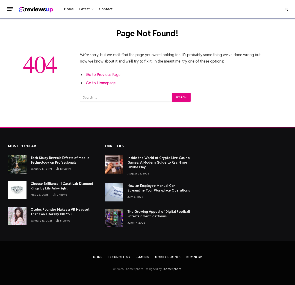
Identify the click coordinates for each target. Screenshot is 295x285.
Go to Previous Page (103, 74)
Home (69, 9)
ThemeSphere (172, 269)
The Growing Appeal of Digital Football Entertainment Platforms (158, 214)
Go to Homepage (101, 82)
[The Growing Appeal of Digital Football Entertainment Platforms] (114, 218)
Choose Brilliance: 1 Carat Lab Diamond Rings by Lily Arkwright (62, 186)
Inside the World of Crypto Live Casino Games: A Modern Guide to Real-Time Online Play (158, 162)
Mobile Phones (168, 257)
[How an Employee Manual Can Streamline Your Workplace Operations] (114, 192)
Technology (119, 257)
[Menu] (10, 9)
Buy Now (194, 257)
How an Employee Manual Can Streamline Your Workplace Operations (158, 188)
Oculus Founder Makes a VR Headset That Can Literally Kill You (60, 211)
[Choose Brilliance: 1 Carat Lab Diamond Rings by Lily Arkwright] (17, 190)
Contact (105, 9)
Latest (84, 9)
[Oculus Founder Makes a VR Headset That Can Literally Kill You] (17, 216)
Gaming (142, 257)
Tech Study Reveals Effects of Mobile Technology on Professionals (60, 160)
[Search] (286, 9)
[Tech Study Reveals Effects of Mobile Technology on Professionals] (17, 164)
